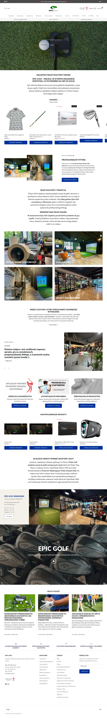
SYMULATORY (75, 15)
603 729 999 (8, 671)
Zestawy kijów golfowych (46, 661)
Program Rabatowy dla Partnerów (66, 686)
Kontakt (59, 661)
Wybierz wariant (15, 142)
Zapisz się (84, 671)
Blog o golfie (53, 591)
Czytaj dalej (53, 325)
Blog (97, 15)
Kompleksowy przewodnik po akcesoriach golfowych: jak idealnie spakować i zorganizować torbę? (18, 617)
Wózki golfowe (59, 15)
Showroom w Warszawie (64, 678)
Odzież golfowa (29, 15)
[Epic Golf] (53, 8)
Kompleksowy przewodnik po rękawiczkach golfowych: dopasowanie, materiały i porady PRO (52, 617)
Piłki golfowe (39, 15)
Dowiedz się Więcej (20, 405)
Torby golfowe (20, 15)
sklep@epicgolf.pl (9, 673)
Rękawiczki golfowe (44, 672)
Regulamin (60, 694)
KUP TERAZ (53, 48)
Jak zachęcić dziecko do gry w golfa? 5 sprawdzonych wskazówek (86, 616)
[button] (53, 561)
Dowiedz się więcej (70, 179)
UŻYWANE (91, 15)
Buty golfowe (43, 675)
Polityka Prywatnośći (62, 697)
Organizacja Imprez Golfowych (65, 681)
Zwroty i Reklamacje (62, 692)
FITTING (84, 15)
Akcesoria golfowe (48, 15)
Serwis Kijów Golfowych (63, 667)
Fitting (58, 664)
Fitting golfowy (43, 683)
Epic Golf (10, 713)
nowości (54, 100)
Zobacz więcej (53, 102)
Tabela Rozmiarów (62, 675)
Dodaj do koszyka (41, 142)
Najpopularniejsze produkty (53, 414)
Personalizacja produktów (64, 683)
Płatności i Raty (61, 689)
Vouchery (67, 15)
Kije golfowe (11, 15)
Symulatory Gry (61, 670)
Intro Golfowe (60, 672)
